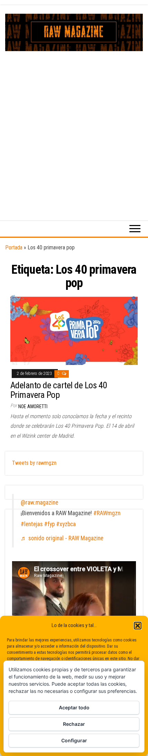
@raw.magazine (39, 502)
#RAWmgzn (106, 513)
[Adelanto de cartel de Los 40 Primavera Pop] (74, 329)
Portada (13, 247)
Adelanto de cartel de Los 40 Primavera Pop (58, 390)
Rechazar (74, 724)
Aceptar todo (74, 707)
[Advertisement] (74, 128)
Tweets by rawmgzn (34, 463)
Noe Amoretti (32, 406)
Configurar (74, 740)
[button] (137, 625)
